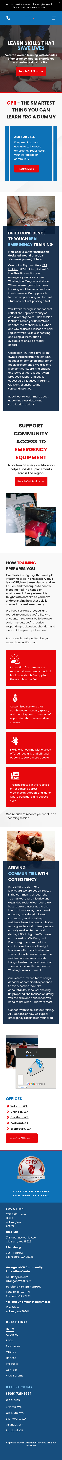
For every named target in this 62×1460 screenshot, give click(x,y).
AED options (16, 1014)
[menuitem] (31, 1329)
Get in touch (14, 814)
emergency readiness (22, 1018)
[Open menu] (54, 18)
